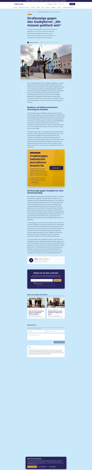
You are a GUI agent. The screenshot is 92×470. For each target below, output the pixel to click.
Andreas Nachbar (43, 259)
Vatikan (59, 7)
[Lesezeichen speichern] (23, 96)
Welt (43, 7)
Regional (53, 7)
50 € (43, 179)
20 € (38, 179)
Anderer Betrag (34, 182)
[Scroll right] (77, 7)
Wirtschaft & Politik (24, 7)
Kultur (15, 7)
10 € (32, 179)
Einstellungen (52, 466)
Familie (38, 7)
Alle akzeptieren (32, 466)
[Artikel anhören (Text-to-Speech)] (23, 99)
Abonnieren (57, 280)
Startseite (29, 11)
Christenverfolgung (68, 7)
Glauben (33, 7)
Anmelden (72, 4)
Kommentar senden (59, 342)
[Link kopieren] (23, 90)
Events (55, 4)
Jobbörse (50, 4)
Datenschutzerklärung (38, 283)
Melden (29, 355)
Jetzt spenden (63, 0)
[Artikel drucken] (23, 103)
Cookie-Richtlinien (42, 462)
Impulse (48, 7)
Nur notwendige (42, 466)
